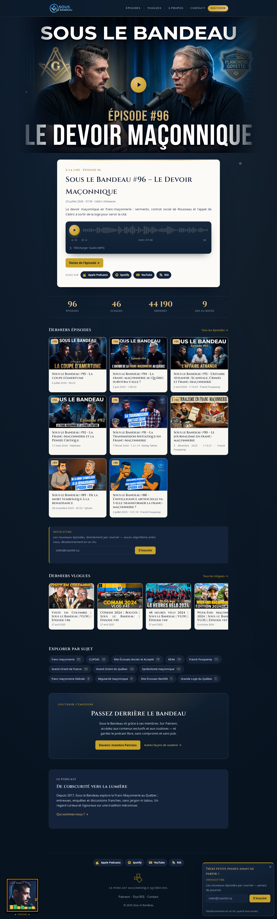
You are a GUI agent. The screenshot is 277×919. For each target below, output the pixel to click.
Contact (197, 8)
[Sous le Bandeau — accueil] (61, 8)
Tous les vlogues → (215, 576)
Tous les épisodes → (214, 330)
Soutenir (218, 8)
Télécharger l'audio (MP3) (88, 248)
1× (205, 240)
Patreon (124, 897)
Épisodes (133, 8)
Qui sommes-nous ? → (72, 814)
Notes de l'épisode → (84, 263)
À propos (176, 8)
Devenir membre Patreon (118, 745)
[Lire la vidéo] (138, 85)
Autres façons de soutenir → (163, 745)
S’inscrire (145, 550)
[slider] (145, 230)
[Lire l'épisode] (74, 230)
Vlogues (154, 8)
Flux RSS (139, 897)
